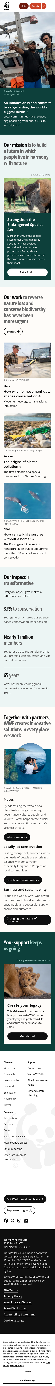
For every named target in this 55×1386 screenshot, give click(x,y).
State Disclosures (15, 1308)
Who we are (10, 1068)
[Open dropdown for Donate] (44, 6)
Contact (8, 1130)
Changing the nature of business (22, 920)
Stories (11, 331)
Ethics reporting (13, 1149)
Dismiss (27, 1371)
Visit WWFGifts (36, 1074)
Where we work (17, 837)
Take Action (27, 272)
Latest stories (11, 1080)
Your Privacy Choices (18, 1302)
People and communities (23, 880)
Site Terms (11, 1290)
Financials (9, 1074)
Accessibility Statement (19, 1314)
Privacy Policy (13, 1296)
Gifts (23, 6)
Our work (9, 1086)
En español (10, 1092)
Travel (7, 1105)
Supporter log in (17, 1210)
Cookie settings (14, 1320)
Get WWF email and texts (23, 1199)
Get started (27, 1036)
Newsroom (10, 1099)
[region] (27, 1359)
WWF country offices (15, 1142)
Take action (10, 1118)
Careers (8, 1124)
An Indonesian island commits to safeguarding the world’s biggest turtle (27, 107)
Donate (35, 6)
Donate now (35, 1068)
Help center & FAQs (15, 1136)
